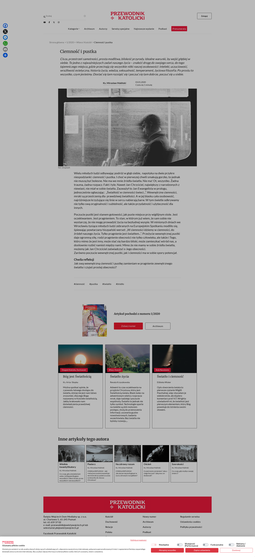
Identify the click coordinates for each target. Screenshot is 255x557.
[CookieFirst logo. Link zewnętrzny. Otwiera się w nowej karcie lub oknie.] (8, 542)
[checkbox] (154, 544)
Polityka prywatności (138, 540)
